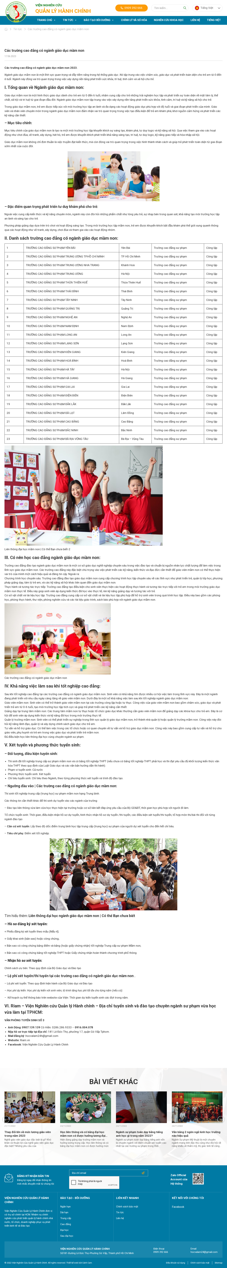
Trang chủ (44, 20)
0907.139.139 (31, 1027)
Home (6, 29)
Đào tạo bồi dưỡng (97, 20)
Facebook (178, 1206)
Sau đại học (66, 1235)
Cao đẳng (65, 1224)
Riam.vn (25, 1040)
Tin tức (68, 20)
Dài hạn (64, 1212)
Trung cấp (65, 1218)
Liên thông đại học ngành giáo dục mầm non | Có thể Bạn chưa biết (82, 916)
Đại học (64, 1230)
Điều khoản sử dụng (175, 1263)
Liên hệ (195, 20)
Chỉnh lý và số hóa (134, 20)
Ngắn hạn (65, 1206)
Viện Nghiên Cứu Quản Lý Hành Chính (45, 1044)
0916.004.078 (84, 1027)
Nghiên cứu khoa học (169, 20)
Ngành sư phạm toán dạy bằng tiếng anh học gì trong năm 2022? (139, 1133)
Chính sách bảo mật (127, 1206)
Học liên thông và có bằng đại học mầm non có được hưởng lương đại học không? (82, 1135)
